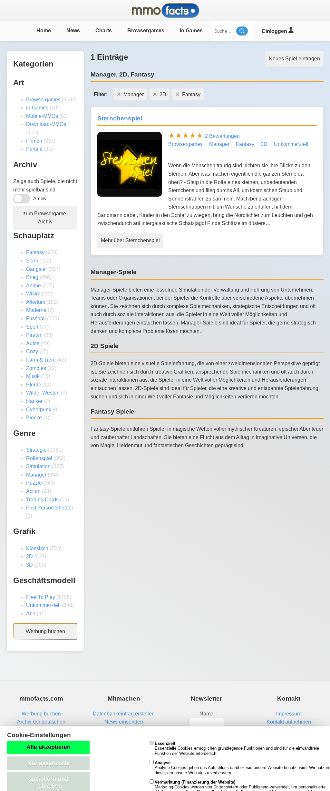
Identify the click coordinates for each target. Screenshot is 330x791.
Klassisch (37, 548)
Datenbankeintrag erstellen (124, 713)
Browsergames (145, 30)
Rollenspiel (39, 458)
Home (43, 30)
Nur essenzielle (48, 763)
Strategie (36, 450)
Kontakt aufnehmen (289, 721)
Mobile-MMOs (42, 116)
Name (206, 713)
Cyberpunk (38, 409)
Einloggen (275, 31)
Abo (30, 613)
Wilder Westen (43, 393)
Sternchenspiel (119, 118)
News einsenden (123, 721)
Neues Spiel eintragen (294, 58)
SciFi (32, 260)
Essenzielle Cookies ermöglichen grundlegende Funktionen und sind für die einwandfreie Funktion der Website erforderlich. (237, 748)
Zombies (36, 368)
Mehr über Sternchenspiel (130, 240)
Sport (32, 327)
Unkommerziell (43, 605)
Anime (33, 285)
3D (29, 565)
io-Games (37, 107)
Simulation (38, 466)
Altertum (35, 302)
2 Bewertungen (222, 136)
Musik (33, 376)
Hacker (34, 401)
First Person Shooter (49, 507)
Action (33, 491)
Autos (32, 343)
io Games (191, 30)
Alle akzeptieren (48, 747)
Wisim (33, 293)
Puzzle (34, 483)
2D (29, 556)
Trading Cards (42, 499)
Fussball (36, 318)
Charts (103, 30)
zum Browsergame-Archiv (45, 218)
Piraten (34, 335)
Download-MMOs (46, 124)
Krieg (32, 277)
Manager (36, 475)
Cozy (32, 351)
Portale (34, 149)
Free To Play (40, 597)
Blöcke (34, 417)
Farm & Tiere (41, 360)
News (73, 30)
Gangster (36, 269)
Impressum (288, 713)
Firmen (34, 141)
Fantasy (35, 252)
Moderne (36, 310)
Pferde (33, 384)
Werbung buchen (45, 631)
